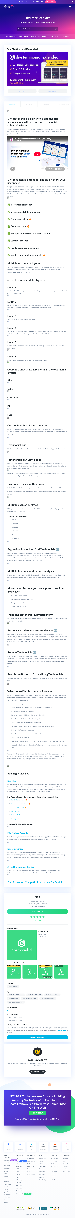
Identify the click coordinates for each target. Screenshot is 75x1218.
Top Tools (41, 1177)
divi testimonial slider (52, 995)
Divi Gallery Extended (18, 833)
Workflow (6, 1176)
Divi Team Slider (15, 811)
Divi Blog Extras (15, 849)
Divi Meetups (54, 1158)
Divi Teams (18, 1174)
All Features (7, 1160)
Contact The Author (37, 1037)
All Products (11, 36)
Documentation (31, 1158)
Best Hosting (42, 1180)
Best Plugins (42, 1174)
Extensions (35, 36)
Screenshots (52, 91)
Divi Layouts (7, 1165)
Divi (17, 1158)
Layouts (45, 36)
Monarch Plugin (20, 1190)
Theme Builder (7, 1184)
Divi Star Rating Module (18, 800)
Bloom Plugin (19, 1188)
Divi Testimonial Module (34, 995)
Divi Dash (18, 1182)
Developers (7, 1197)
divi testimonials (13, 998)
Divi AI (17, 1171)
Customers (65, 36)
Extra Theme (19, 1185)
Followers (8, 1148)
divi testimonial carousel (16, 995)
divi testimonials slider (47, 998)
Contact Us (66, 1163)
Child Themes (24, 36)
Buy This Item (37, 911)
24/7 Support (30, 1166)
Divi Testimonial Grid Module (19, 804)
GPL (8, 1010)
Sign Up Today (37, 1113)
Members (20, 1148)
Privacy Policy (66, 1171)
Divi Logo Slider (15, 819)
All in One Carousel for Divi (21, 867)
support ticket (62, 1030)
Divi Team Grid (15, 815)
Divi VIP (18, 1177)
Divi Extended (43, 931)
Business (41, 1169)
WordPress (42, 1171)
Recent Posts (42, 1158)
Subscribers (43, 1148)
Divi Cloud (18, 1169)
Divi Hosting (19, 1180)
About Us (65, 1158)
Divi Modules (7, 1163)
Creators (54, 36)
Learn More (50, 1)
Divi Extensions (13, 986)
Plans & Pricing (19, 1193)
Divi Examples (54, 1166)
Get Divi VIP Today (37, 1071)
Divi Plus (11, 781)
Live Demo (22, 91)
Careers (65, 1161)
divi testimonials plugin (29, 998)
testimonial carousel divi (16, 1002)
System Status (31, 1174)
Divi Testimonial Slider (17, 807)
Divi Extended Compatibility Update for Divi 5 (34, 882)
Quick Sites (7, 1168)
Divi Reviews (54, 1174)
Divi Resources (43, 1166)
